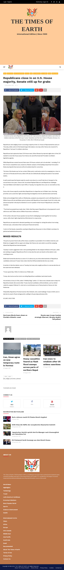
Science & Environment (10, 509)
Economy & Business (9, 500)
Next (9, 376)
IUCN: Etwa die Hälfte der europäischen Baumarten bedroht (33, 425)
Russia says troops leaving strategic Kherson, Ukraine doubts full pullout (48, 317)
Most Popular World (19, 73)
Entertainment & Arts (10, 518)
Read (31, 73)
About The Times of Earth (11, 549)
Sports (5, 506)
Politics (27, 73)
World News (55, 73)
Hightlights (10, 73)
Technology (7, 491)
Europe (5, 527)
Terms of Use (7, 552)
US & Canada (44, 73)
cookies (51, 567)
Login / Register (7, 2)
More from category (33, 338)
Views (49, 73)
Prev (6, 376)
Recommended (36, 73)
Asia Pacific (7, 537)
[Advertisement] (32, 52)
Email (5, 73)
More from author (20, 338)
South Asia (6, 540)
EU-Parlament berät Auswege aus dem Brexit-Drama (31, 440)
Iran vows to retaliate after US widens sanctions (51, 362)
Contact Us (6, 559)
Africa (5, 524)
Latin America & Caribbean (11, 497)
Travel (5, 494)
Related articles (9, 338)
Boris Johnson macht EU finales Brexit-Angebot (29, 417)
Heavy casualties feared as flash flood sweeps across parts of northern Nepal (31, 364)
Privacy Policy (7, 556)
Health (5, 513)
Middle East (7, 534)
